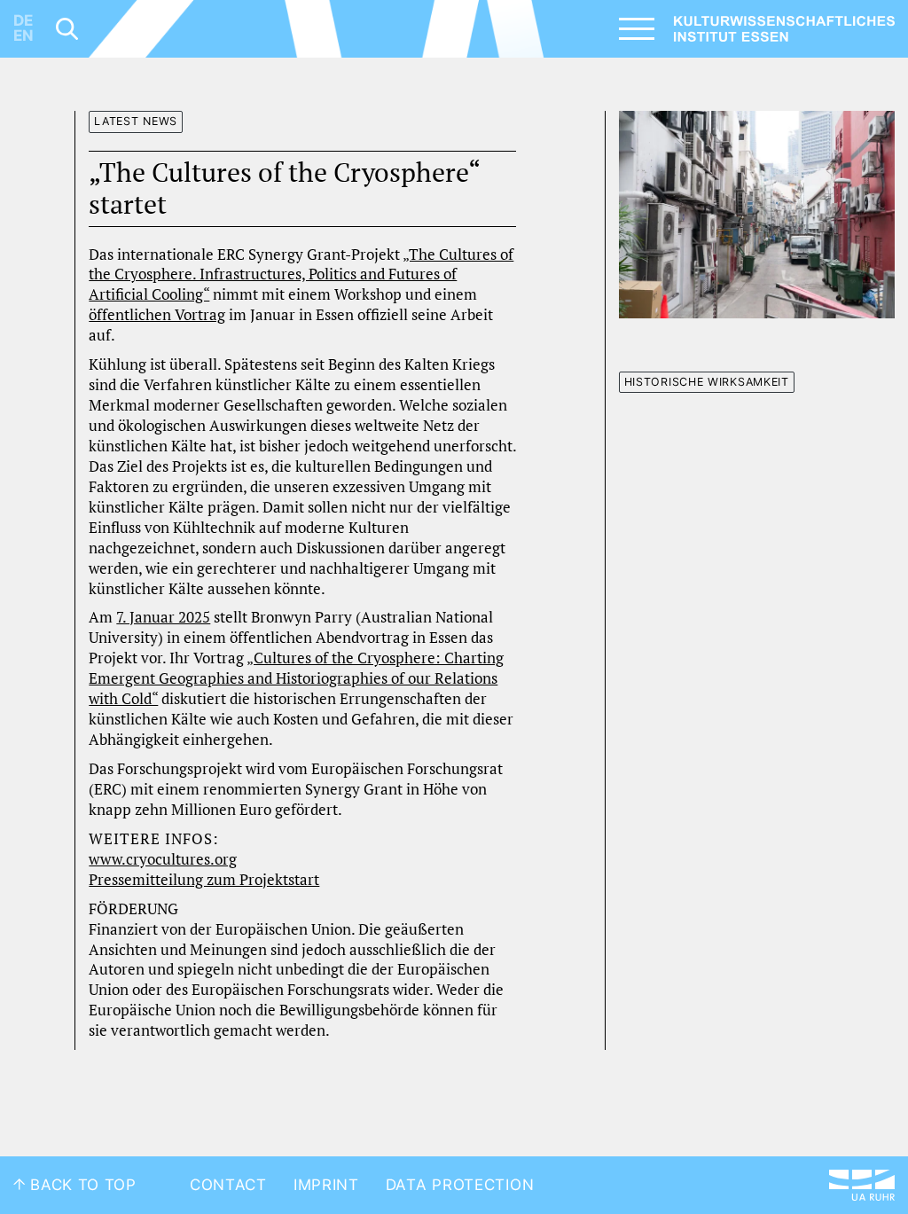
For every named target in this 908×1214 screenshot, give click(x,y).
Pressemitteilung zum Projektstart (204, 879)
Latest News (135, 121)
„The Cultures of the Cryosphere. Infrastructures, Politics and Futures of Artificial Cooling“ (301, 275)
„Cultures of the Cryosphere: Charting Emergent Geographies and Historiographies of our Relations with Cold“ (296, 678)
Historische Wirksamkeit (706, 381)
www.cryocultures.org (163, 859)
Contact (228, 1185)
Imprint (326, 1185)
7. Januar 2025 (163, 617)
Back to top (81, 1185)
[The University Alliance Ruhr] (862, 1185)
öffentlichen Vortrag (157, 315)
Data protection (460, 1185)
